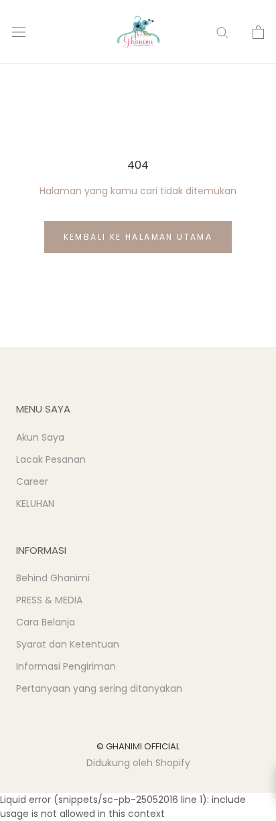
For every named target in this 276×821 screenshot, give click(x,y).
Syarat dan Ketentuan (67, 644)
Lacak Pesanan (51, 459)
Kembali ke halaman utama (138, 236)
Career (32, 481)
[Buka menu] (18, 32)
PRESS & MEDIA (49, 600)
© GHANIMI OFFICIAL (138, 746)
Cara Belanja (45, 622)
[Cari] (222, 32)
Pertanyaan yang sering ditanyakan (99, 688)
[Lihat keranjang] (258, 32)
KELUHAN (35, 503)
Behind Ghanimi (53, 578)
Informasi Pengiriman (66, 666)
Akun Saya (40, 437)
